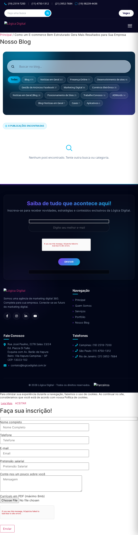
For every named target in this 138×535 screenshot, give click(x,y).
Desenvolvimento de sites (112, 79)
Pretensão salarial (12, 461)
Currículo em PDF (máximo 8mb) (22, 496)
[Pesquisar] (48, 13)
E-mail (4, 448)
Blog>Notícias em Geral (51, 103)
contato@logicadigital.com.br (28, 365)
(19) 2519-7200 (16, 3)
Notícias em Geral (51, 79)
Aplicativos (93, 103)
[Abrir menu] (130, 25)
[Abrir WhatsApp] (9, 525)
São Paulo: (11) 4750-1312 (95, 350)
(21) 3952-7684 (63, 3)
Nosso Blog (82, 322)
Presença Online (80, 79)
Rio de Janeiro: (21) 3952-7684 (98, 356)
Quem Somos (83, 305)
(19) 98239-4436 (88, 3)
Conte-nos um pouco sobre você (22, 474)
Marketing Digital (74, 87)
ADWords (118, 95)
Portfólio (80, 316)
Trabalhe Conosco (94, 95)
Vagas (126, 13)
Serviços (80, 311)
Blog (29, 79)
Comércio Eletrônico (104, 87)
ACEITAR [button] (20, 403)
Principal (6, 35)
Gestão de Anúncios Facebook (39, 87)
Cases (76, 103)
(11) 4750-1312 (40, 3)
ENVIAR (69, 261)
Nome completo (11, 422)
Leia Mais (6, 403)
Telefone (6, 435)
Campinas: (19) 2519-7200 (95, 345)
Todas (14, 79)
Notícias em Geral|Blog (26, 95)
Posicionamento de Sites (61, 95)
